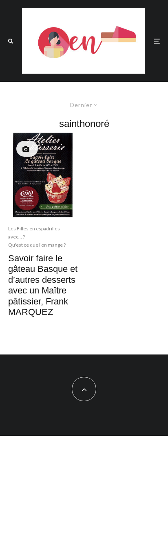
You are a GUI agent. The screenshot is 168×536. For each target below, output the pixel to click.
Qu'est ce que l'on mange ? (37, 245)
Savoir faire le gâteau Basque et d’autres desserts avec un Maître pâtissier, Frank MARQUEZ (42, 285)
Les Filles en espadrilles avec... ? (34, 232)
